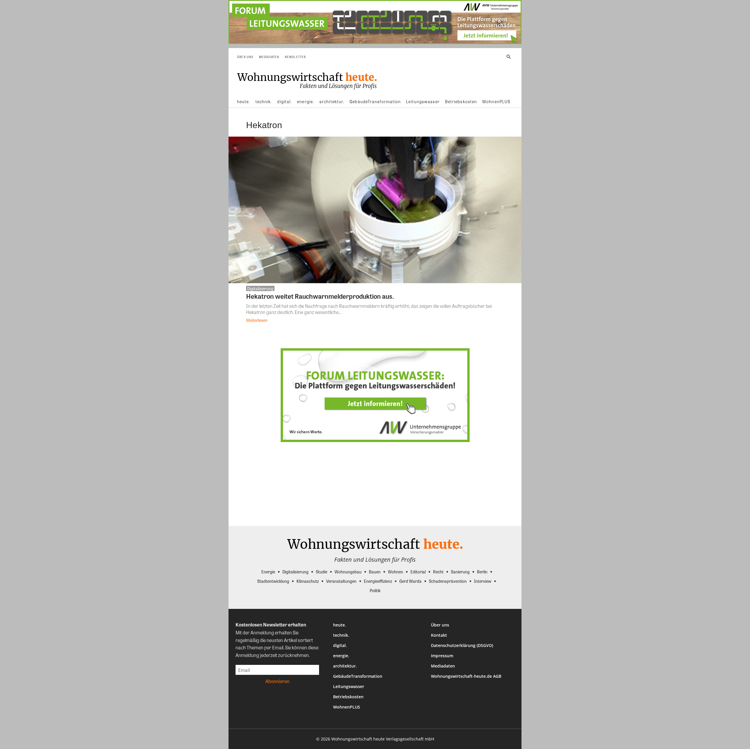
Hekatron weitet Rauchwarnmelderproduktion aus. (320, 296)
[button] (508, 57)
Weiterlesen (256, 320)
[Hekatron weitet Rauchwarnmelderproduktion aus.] (375, 210)
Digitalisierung (260, 288)
